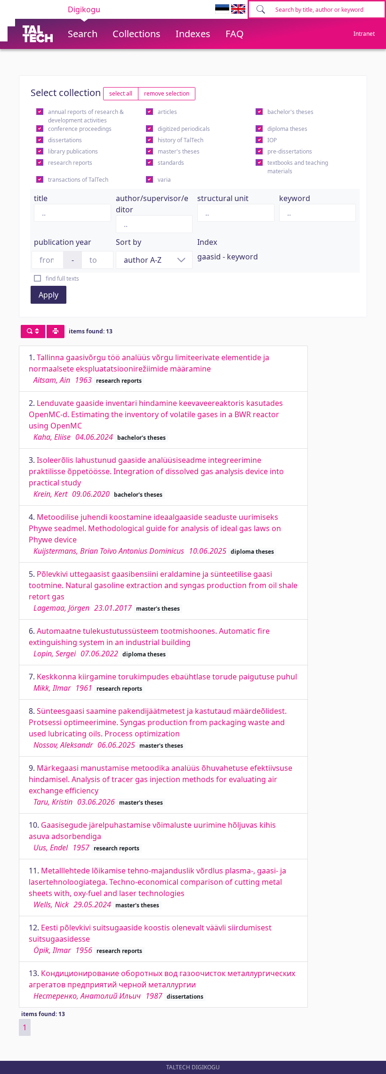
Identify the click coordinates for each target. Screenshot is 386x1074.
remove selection (166, 93)
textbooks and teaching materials (297, 167)
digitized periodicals (184, 129)
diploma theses (287, 129)
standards (171, 163)
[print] (55, 331)
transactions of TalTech (78, 180)
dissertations (65, 140)
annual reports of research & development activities (86, 116)
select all (120, 93)
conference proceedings (80, 129)
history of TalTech (180, 140)
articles (167, 112)
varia (164, 180)
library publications (73, 151)
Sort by (128, 242)
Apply (48, 295)
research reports (70, 163)
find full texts (62, 279)
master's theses (179, 151)
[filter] (33, 331)
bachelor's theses (290, 112)
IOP (272, 140)
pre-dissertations (289, 151)
